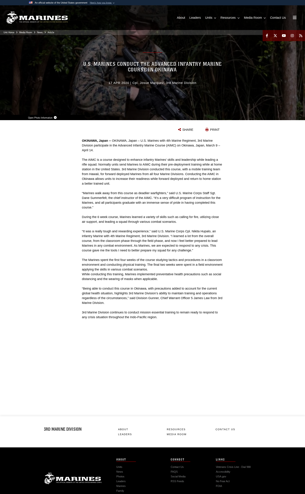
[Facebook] (267, 35)
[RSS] (301, 35)
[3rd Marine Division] (37, 17)
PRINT (215, 129)
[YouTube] (284, 35)
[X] (275, 35)
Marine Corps (73, 478)
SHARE (187, 129)
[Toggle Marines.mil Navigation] (295, 17)
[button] (102, 3)
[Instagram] (292, 35)
